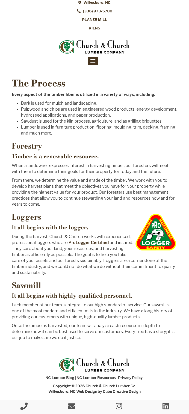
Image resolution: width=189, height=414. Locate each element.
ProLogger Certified (88, 242)
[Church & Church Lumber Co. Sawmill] (94, 47)
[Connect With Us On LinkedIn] (165, 407)
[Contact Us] (71, 407)
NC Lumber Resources (96, 378)
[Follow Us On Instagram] (119, 407)
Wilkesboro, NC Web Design (72, 391)
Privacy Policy (130, 378)
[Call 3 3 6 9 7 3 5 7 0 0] (24, 407)
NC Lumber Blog (59, 378)
